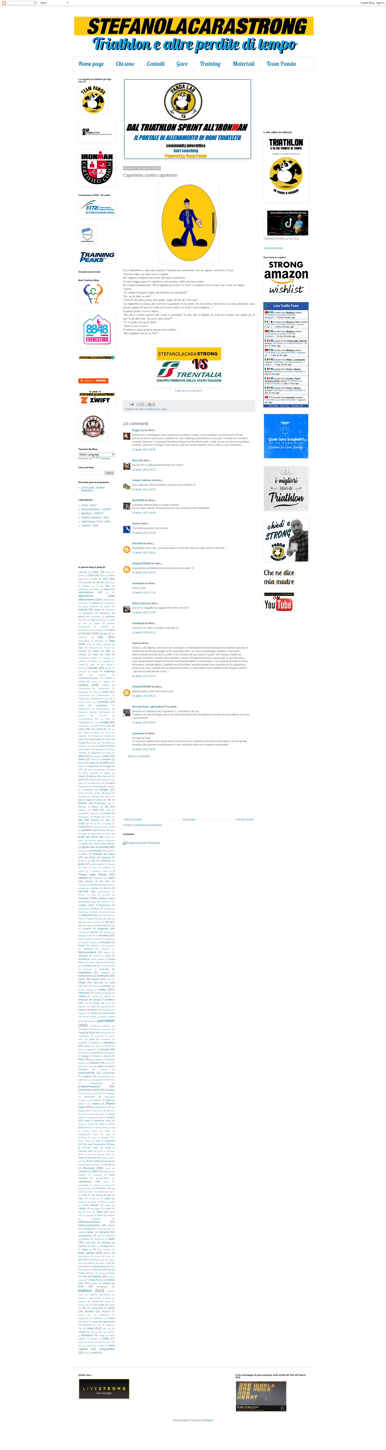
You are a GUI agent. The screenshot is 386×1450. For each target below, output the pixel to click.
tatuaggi (104, 1246)
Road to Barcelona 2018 (97, 1120)
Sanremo (97, 1175)
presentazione (104, 1076)
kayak (104, 912)
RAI (100, 1093)
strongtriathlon (85, 1235)
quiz (84, 1093)
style (99, 1236)
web (101, 1332)
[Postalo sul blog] (142, 404)
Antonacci (110, 610)
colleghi (81, 699)
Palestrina (106, 1010)
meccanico (110, 945)
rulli (105, 1164)
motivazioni (103, 975)
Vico (80, 1328)
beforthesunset (85, 630)
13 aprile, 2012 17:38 (143, 612)
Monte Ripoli (94, 962)
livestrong (101, 925)
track (112, 1273)
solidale (82, 1208)
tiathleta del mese (95, 1263)
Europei (85, 786)
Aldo (107, 586)
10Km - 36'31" (89, 505)
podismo (94, 1062)
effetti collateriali (90, 773)
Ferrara (96, 796)
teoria (108, 1256)
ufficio (112, 1305)
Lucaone (87, 928)
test (80, 1259)
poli (91, 1066)
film (109, 800)
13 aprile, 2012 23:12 (143, 632)
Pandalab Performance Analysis (94, 1029)
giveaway (106, 857)
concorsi (103, 715)
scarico (96, 1185)
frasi (108, 820)
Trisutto (95, 1301)
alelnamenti (83, 589)
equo (80, 783)
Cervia (95, 671)
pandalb (108, 1033)
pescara (104, 1049)
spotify (90, 1215)
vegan (95, 1321)
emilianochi (106, 776)
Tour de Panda (97, 1273)
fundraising (83, 827)
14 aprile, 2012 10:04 (143, 722)
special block (84, 1212)
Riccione (111, 1111)
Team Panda (281, 63)
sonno (108, 1208)
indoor (111, 877)
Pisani (96, 1056)
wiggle (102, 1335)
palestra (94, 1009)
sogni (107, 1205)
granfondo (106, 860)
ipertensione (104, 892)
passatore (105, 1039)
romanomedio (84, 1165)
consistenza (83, 726)
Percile (108, 1046)
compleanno (102, 705)
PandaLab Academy (100, 1026)
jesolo (95, 912)
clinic (95, 692)
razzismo (111, 1093)
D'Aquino (82, 746)
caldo (107, 654)
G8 (113, 827)
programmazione (89, 1086)
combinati (103, 702)
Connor (82, 722)
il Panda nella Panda (96, 872)
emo (80, 779)
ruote (107, 1168)
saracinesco (85, 1181)
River (101, 1117)
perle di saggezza (87, 1049)
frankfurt (95, 820)
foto (80, 820)
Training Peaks (94, 1280)
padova (82, 1009)
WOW (106, 1338)
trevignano (102, 1286)
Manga (81, 935)
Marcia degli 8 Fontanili (89, 939)
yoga (80, 1342)
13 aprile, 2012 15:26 (143, 532)
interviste (83, 891)
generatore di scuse (101, 834)
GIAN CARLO (139, 603)
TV (90, 1305)
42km (112, 575)
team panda (86, 1252)
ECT (80, 769)
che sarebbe (97, 675)
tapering (82, 1246)
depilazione (96, 753)
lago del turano (85, 922)
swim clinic (90, 1242)
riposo (112, 1114)
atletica (81, 616)
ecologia (107, 766)
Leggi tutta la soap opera (189, 390)
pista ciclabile (96, 1059)
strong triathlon (85, 1232)
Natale (82, 982)
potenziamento (86, 1072)
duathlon (104, 762)
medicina (88, 949)
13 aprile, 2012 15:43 (143, 552)
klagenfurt (87, 915)
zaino (108, 1342)
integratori (106, 885)
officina (107, 996)
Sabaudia (82, 1171)
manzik (92, 935)
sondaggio (95, 1208)
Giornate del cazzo (104, 854)
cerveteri (82, 671)
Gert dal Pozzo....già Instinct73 (149, 706)
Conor (92, 722)
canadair (82, 661)
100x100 (82, 572)
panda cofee (108, 1013)
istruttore (95, 908)
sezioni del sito (103, 1195)
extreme (111, 786)
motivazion (105, 973)
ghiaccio (82, 851)
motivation (104, 969)
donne (81, 763)
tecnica (107, 1253)
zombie (100, 1345)
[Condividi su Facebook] (150, 404)
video (90, 1328)
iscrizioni (82, 909)
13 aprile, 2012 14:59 (143, 512)
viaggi (108, 1325)
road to (111, 1117)
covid (108, 732)
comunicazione (103, 709)
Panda (94, 1013)
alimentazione (86, 592)
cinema (105, 685)
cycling (81, 742)
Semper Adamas (141, 480)
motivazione (85, 975)
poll (109, 1066)
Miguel (107, 952)
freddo (81, 823)
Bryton (108, 648)
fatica (90, 793)
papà (91, 1039)
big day (103, 633)
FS (99, 823)
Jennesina (83, 912)
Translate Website (273, 248)
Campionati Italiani (87, 658)
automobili (95, 616)
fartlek (81, 793)
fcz (99, 793)
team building (104, 1249)
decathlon (86, 749)
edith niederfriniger (97, 770)
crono (81, 739)
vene (98, 1325)
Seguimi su (90, 381)
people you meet (92, 1046)
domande (106, 759)
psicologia (110, 1090)
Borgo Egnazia (103, 644)
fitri (106, 806)
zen (80, 1345)
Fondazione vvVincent (88, 813)
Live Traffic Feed (286, 306)
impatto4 (83, 877)
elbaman (93, 776)
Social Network (91, 1205)
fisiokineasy (100, 803)
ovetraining (106, 1006)
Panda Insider (89, 1016)
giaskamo (110, 851)
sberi (106, 1182)
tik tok (111, 1263)
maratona (104, 935)
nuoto (102, 989)
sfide (80, 1198)
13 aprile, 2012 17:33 (143, 592)
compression (84, 709)
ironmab (106, 895)
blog (112, 640)
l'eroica (90, 918)
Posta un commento (139, 756)
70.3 (105, 578)
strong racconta (103, 1229)
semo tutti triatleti (96, 1192)
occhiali (95, 996)
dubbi (81, 766)
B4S (93, 620)
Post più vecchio (245, 819)
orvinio (96, 1003)
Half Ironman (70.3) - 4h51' (96, 521)
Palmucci (82, 1013)
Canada (106, 658)
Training (210, 63)
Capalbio (107, 661)
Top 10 (97, 1269)
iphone (81, 895)
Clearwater (83, 692)
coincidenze (83, 695)
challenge (109, 671)
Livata (89, 925)
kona (109, 915)
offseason (83, 999)
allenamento (86, 599)
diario (108, 753)
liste (80, 925)
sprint (99, 1215)
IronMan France (106, 898)
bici (137, 409)
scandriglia (83, 1185)
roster (97, 1165)
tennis (98, 1256)
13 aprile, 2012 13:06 (143, 449)
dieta (81, 756)
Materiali (243, 63)
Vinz (92, 1332)
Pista (81, 1059)
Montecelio (110, 962)
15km (108, 572)
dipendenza (95, 756)
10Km (95, 572)
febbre (108, 793)
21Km (90, 575)
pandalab (106, 1020)
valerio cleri (84, 1315)
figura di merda (94, 800)
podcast (82, 1063)
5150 (86, 579)
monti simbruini (108, 966)
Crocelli (107, 736)
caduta (95, 651)
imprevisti (98, 878)
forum (108, 817)
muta (108, 979)
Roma (90, 1161)
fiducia (108, 796)
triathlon (85, 1291)
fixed (95, 809)
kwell (80, 919)
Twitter (101, 1305)
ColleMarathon (97, 699)
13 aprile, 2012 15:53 (143, 572)
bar (84, 623)
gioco (84, 854)
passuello (82, 1043)
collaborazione (103, 695)
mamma (94, 932)
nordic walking (85, 990)
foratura (107, 813)
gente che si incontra (95, 847)
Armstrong (105, 613)
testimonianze (94, 1260)
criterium (95, 736)
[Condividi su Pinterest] (154, 404)
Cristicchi (82, 736)
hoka (95, 867)
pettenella (83, 1053)
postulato (82, 1069)
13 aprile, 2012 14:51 (143, 489)
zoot (86, 1353)
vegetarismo (109, 1321)
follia (108, 810)
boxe (80, 647)
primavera (82, 1080)
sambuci (82, 1175)
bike (142, 409)
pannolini (99, 1036)
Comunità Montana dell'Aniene (94, 712)
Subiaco (85, 1239)
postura (103, 1069)
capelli (81, 664)
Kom (101, 915)
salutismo (107, 1171)
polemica (82, 1066)
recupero (96, 1100)
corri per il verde (102, 726)
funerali (96, 827)
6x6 (95, 579)
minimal (96, 956)
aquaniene (88, 613)
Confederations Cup (88, 719)
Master (81, 945)
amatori (107, 606)
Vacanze (106, 1311)
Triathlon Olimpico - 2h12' (95, 517)
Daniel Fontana (107, 746)
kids (113, 912)
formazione (83, 817)
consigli (104, 722)
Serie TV (86, 1195)
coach (105, 691)
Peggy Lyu (138, 430)
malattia (82, 932)
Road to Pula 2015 (87, 1158)
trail (84, 1276)
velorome (86, 1325)
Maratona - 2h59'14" (92, 513)
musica (96, 979)
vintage (81, 1332)
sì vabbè (105, 1198)
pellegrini (96, 1043)
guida (81, 864)
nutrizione (83, 992)
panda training (108, 1016)
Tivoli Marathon (98, 1266)
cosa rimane (96, 729)
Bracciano (94, 648)
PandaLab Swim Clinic (89, 1032)
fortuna (96, 816)
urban (164, 409)
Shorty (92, 1198)
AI (97, 586)
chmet (94, 681)
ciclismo (83, 684)
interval (106, 888)
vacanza (89, 1311)
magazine (103, 928)
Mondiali (82, 959)
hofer (84, 867)
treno (157, 409)
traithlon (94, 1283)
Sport (99, 1211)
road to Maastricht (96, 1144)
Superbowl (99, 1239)
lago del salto (104, 919)
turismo (81, 1305)
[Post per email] (131, 404)
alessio (96, 589)
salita (94, 1171)
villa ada (107, 1328)
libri (108, 922)
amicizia (82, 609)
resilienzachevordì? (102, 1107)
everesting (98, 786)
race (92, 1093)
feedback (82, 796)
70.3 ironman (84, 582)
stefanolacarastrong (89, 1222)
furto (106, 827)
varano (111, 1318)
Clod (134, 523)
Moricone (87, 969)
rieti (93, 1114)
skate (93, 1202)
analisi (97, 609)
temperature (84, 1256)
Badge (103, 620)
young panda (94, 1342)
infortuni (94, 884)
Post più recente (133, 819)
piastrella (95, 1052)
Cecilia (108, 668)
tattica (93, 1246)
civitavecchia (84, 688)
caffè (107, 651)
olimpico (110, 999)
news (94, 986)
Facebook (88, 790)
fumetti (108, 823)
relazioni (82, 1104)
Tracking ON (297, 406)
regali (108, 1100)
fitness (95, 806)
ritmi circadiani (88, 1117)
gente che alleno (88, 837)
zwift (94, 1352)
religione (96, 1103)
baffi (113, 620)
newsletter (106, 986)
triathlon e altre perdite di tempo (94, 1298)
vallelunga (104, 1315)
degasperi (99, 749)
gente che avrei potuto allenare (98, 843)
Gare (182, 63)
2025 (80, 575)
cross (108, 739)
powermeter (109, 1073)
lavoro (99, 922)
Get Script (273, 406)
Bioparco (99, 641)
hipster (111, 864)
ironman (83, 898)
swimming (106, 1242)
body (89, 644)
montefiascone (89, 966)
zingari (89, 1345)
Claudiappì (138, 623)
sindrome (82, 1202)
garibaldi (86, 830)
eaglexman (93, 766)
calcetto (82, 654)
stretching (87, 1229)
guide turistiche (97, 864)
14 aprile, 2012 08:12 (143, 696)
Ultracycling (97, 1308)
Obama (108, 993)
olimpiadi (97, 999)
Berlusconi (101, 630)
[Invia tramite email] (138, 404)
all (107, 592)
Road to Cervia (86, 1124)
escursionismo (94, 783)
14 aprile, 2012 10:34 (143, 749)
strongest (104, 1232)
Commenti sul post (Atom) (148, 825)
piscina (107, 1056)
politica (100, 1066)
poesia (108, 1063)
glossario (82, 861)
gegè (84, 834)
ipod (94, 895)
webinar (111, 1332)
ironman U (106, 902)
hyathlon (107, 867)
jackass (107, 909)
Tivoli (84, 1266)
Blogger (208, 1420)
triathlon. (82, 1301)
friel (91, 823)
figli (79, 800)
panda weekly (88, 1021)
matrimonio (95, 945)
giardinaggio (96, 850)
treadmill (107, 1283)
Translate (105, 458)
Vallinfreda (98, 1318)
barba (97, 623)
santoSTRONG (102, 1178)
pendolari (149, 409)
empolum (93, 780)
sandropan (138, 583)
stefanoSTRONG (141, 563)
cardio (92, 664)
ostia (93, 1006)
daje (93, 746)
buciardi (82, 651)
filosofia (82, 803)
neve (85, 986)
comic (81, 705)
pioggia (85, 1056)
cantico (94, 661)
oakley (98, 993)
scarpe (108, 1185)
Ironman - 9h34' (90, 525)
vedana (85, 1322)
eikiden (107, 773)
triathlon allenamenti (100, 1295)
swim (111, 1238)
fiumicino (82, 810)
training (97, 1276)
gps (93, 860)
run (113, 1164)
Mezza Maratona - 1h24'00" (96, 509)
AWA (84, 620)
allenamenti (85, 595)
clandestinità (104, 688)
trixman (107, 1301)
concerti (82, 715)
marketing (110, 939)
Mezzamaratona (87, 952)
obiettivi (82, 996)
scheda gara (84, 1188)
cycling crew (95, 743)
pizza (108, 1059)
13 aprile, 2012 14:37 (143, 469)
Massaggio (105, 942)
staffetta (111, 1215)
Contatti (155, 63)
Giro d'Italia (89, 857)
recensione (89, 1097)
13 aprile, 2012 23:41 (143, 676)
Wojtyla (94, 1339)
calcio (95, 654)
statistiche (96, 1219)
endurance (106, 780)
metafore (105, 949)
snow (112, 1202)
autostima (110, 616)
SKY (103, 1202)
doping (92, 763)
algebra (107, 589)
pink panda (109, 1053)
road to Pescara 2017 (99, 1154)
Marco (135, 460)
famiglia (104, 789)
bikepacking (83, 641)
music (81, 979)
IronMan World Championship (94, 905)
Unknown (137, 543)
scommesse (100, 1188)
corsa (81, 729)
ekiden (81, 776)
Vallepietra (83, 1318)
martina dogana (89, 942)
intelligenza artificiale (88, 888)
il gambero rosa (98, 871)
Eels (113, 770)
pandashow (83, 1036)
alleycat (96, 603)
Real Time (285, 406)
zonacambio (107, 1348)
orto (86, 1003)
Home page (91, 63)
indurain (82, 885)
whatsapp (87, 1335)
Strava (111, 1225)
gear (112, 830)
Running (88, 1168)
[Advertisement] (189, 788)
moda (107, 955)
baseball (104, 626)
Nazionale (98, 982)
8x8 (98, 582)
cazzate (93, 667)
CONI (107, 719)
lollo (113, 925)
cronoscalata (94, 739)
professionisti (96, 1083)
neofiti (112, 982)
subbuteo (110, 1236)
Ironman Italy (89, 902)
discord (94, 759)
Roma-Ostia (105, 1161)
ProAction (110, 1080)
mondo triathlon (97, 959)
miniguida (82, 955)
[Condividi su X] (146, 404)
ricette (84, 1114)
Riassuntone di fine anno (90, 1111)
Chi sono (125, 63)
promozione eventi (88, 1090)
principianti (97, 1080)
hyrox (80, 871)
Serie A (111, 1192)
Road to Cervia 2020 (97, 1127)
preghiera (87, 1076)
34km (102, 575)
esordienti (110, 783)
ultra (84, 1308)
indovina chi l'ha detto (97, 881)
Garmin (101, 830)
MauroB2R (138, 500)
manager (107, 932)
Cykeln (108, 743)
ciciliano (106, 681)
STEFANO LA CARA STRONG (288, 343)
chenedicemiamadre (88, 678)
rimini (102, 1114)
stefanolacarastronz (89, 1225)
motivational (85, 972)
